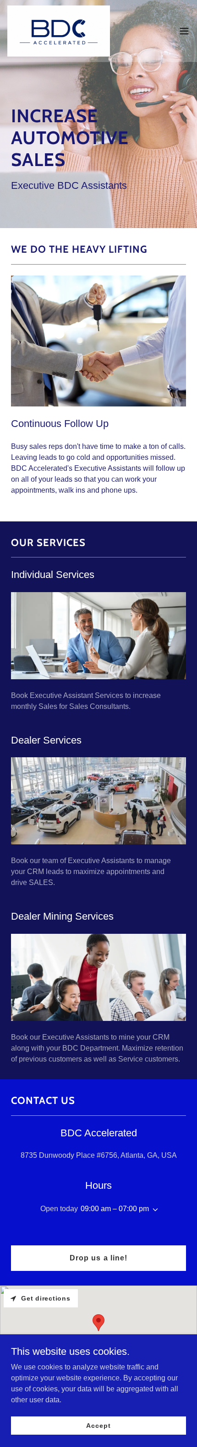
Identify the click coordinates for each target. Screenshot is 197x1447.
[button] (184, 31)
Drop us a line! (98, 1258)
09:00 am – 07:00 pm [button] (115, 1209)
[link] (58, 31)
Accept (98, 1425)
